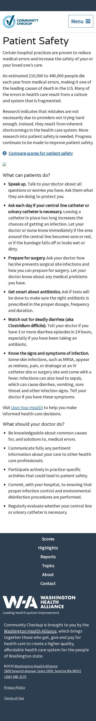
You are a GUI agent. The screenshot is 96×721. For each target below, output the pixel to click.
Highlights (48, 547)
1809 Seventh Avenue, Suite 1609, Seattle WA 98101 (42, 671)
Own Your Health (27, 407)
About (48, 574)
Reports (48, 556)
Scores (48, 539)
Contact (48, 583)
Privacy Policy (14, 687)
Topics (48, 565)
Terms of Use (14, 698)
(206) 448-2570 (15, 676)
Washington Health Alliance (30, 631)
